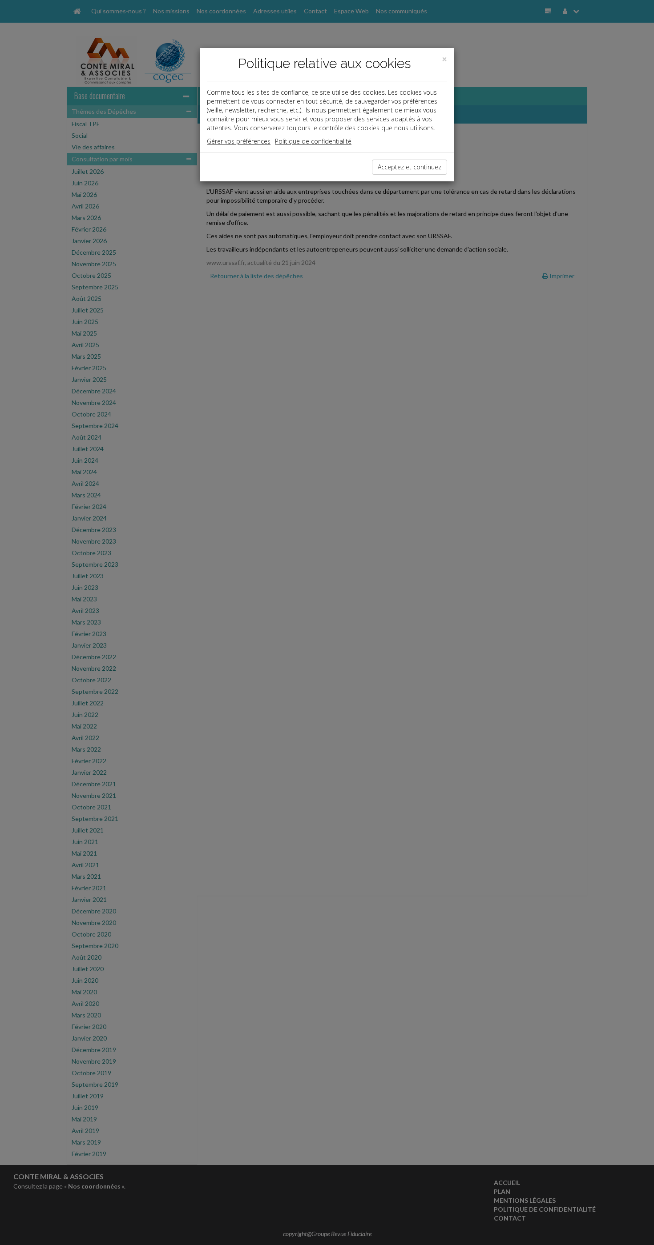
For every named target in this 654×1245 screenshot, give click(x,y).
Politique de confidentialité (313, 141)
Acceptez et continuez (409, 167)
